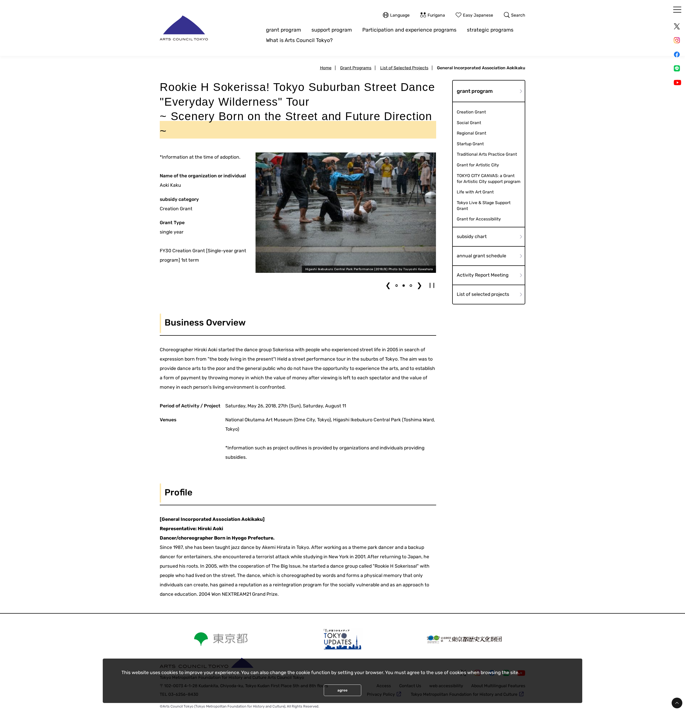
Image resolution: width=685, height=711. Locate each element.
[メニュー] (677, 10)
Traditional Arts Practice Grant (487, 154)
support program (331, 30)
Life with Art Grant (475, 191)
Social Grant (469, 122)
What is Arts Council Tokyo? (299, 40)
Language (400, 14)
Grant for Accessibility (479, 218)
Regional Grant (471, 133)
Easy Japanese (478, 14)
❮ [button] (388, 285)
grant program (283, 30)
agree (342, 690)
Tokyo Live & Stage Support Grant (484, 205)
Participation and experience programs (409, 30)
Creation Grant (471, 111)
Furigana (436, 14)
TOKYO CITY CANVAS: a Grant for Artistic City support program (488, 178)
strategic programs (490, 30)
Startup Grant (470, 143)
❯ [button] (419, 285)
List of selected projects (483, 294)
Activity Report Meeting (482, 275)
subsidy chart (472, 236)
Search (518, 14)
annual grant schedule (481, 255)
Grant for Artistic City (478, 164)
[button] (396, 285)
